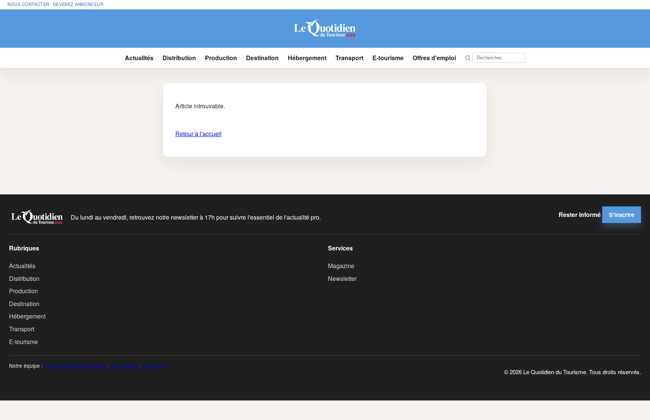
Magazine (341, 265)
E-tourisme (388, 57)
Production (221, 57)
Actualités (139, 57)
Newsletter (342, 278)
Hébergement (307, 57)
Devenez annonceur (78, 4)
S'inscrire (621, 215)
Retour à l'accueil (198, 133)
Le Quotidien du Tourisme (74, 365)
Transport (349, 57)
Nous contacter (28, 4)
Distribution (179, 57)
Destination (262, 57)
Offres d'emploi (434, 57)
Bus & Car (154, 365)
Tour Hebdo (124, 365)
